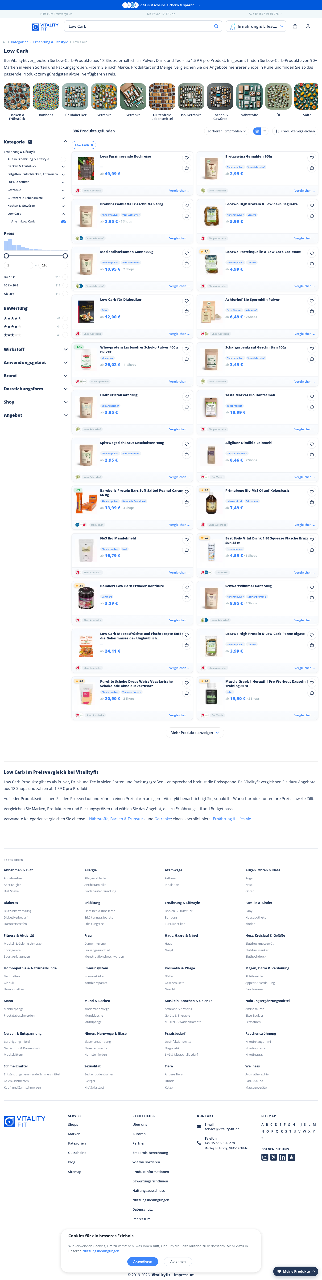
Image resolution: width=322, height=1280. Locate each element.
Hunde (169, 1081)
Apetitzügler (12, 885)
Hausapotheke (255, 917)
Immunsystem (96, 968)
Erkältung (92, 903)
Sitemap (74, 1171)
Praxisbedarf (175, 1033)
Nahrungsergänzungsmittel (267, 1001)
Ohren (249, 891)
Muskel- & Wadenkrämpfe (183, 1022)
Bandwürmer (254, 989)
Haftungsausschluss (148, 1190)
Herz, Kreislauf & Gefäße (265, 935)
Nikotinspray (254, 1054)
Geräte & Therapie (177, 1015)
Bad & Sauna (254, 1081)
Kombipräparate (95, 983)
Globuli (9, 983)
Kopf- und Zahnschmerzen (22, 1087)
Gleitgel (89, 1081)
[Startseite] (3, 42)
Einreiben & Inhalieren (99, 911)
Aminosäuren (254, 1009)
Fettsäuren (253, 1022)
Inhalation (172, 885)
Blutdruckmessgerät (259, 943)
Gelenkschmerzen (16, 1081)
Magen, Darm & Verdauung (267, 968)
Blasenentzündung (97, 1041)
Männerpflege (14, 1009)
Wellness (252, 1066)
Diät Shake (11, 891)
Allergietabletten (95, 878)
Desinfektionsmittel (178, 1041)
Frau (88, 935)
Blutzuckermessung (17, 911)
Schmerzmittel (16, 1066)
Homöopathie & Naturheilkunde (30, 968)
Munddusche (93, 1015)
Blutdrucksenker (256, 950)
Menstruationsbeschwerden (104, 956)
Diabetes (11, 903)
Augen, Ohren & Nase (262, 870)
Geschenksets (174, 983)
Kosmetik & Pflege (180, 968)
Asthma (170, 878)
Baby (248, 911)
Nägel (169, 950)
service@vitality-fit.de (222, 1129)
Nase (248, 885)
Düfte (169, 976)
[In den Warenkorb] (186, 168)
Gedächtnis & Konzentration (23, 1048)
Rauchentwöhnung (260, 1033)
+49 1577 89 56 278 (220, 1143)
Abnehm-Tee (13, 878)
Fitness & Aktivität (19, 935)
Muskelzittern (13, 1054)
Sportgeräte (12, 950)
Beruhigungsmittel (17, 1041)
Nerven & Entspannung (22, 1033)
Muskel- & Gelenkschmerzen (23, 943)
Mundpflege (93, 1022)
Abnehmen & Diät (18, 870)
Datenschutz (142, 1209)
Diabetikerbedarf (15, 917)
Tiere (169, 1066)
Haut (168, 943)
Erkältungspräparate (98, 917)
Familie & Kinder (258, 903)
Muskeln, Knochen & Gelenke (188, 1001)
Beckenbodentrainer (98, 1074)
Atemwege (173, 870)
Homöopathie (14, 989)
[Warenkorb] (295, 26)
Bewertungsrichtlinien (150, 1181)
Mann (8, 1001)
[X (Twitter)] (273, 1157)
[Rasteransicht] (257, 131)
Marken (74, 1134)
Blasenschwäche (95, 1048)
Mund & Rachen (97, 1001)
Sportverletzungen (17, 956)
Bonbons (171, 917)
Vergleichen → (179, 190)
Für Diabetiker (175, 924)
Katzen (169, 1087)
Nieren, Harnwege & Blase (105, 1033)
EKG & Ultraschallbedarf (181, 1054)
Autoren (139, 1134)
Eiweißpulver (254, 1015)
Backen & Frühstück (127, 818)
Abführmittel (254, 976)
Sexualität (92, 1066)
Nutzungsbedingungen (150, 1200)
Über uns (139, 1124)
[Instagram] (264, 1157)
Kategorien (77, 1143)
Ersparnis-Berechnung (150, 1152)
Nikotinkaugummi (258, 1041)
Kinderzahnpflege (96, 1009)
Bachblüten (12, 976)
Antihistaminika (95, 885)
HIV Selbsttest (94, 1087)
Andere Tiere (173, 1074)
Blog (71, 1162)
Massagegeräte (256, 1087)
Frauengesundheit (97, 950)
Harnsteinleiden (95, 1054)
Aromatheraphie (256, 1074)
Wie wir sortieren (146, 1162)
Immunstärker (94, 976)
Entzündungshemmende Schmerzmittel (32, 1074)
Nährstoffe (98, 818)
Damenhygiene (95, 943)
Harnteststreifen (15, 924)
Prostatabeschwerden (19, 1015)
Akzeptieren (142, 1261)
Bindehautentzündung (100, 891)
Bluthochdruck (255, 956)
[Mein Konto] (308, 26)
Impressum (141, 1219)
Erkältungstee (94, 924)
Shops (73, 1124)
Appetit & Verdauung (260, 983)
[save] (186, 158)
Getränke (162, 818)
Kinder (250, 924)
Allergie (90, 870)
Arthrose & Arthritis (178, 1009)
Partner (138, 1143)
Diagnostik (172, 1048)
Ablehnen (178, 1261)
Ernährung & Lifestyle (232, 818)
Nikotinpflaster (256, 1048)
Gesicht (170, 989)
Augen (249, 878)
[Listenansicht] (264, 131)
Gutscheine (77, 1152)
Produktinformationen (150, 1171)
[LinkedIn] (282, 1157)
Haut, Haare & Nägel (181, 935)
